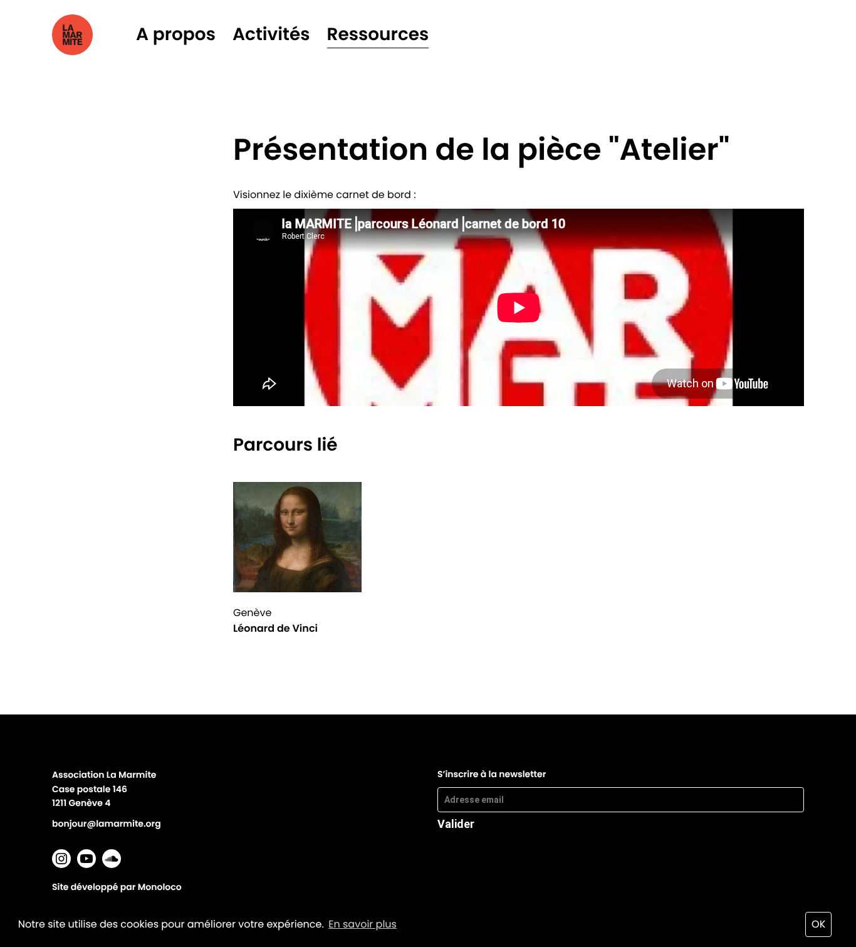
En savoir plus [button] (362, 924)
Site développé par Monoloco (117, 887)
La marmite (90, 34)
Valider (455, 823)
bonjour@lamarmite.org (106, 823)
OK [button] (818, 924)
